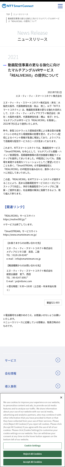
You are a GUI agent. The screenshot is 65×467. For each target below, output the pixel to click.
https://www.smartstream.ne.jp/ (20, 234)
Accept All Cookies (32, 462)
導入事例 (10, 386)
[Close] (61, 397)
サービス (10, 360)
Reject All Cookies (32, 454)
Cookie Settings (32, 446)
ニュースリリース (20, 14)
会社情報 (10, 373)
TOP (8, 14)
